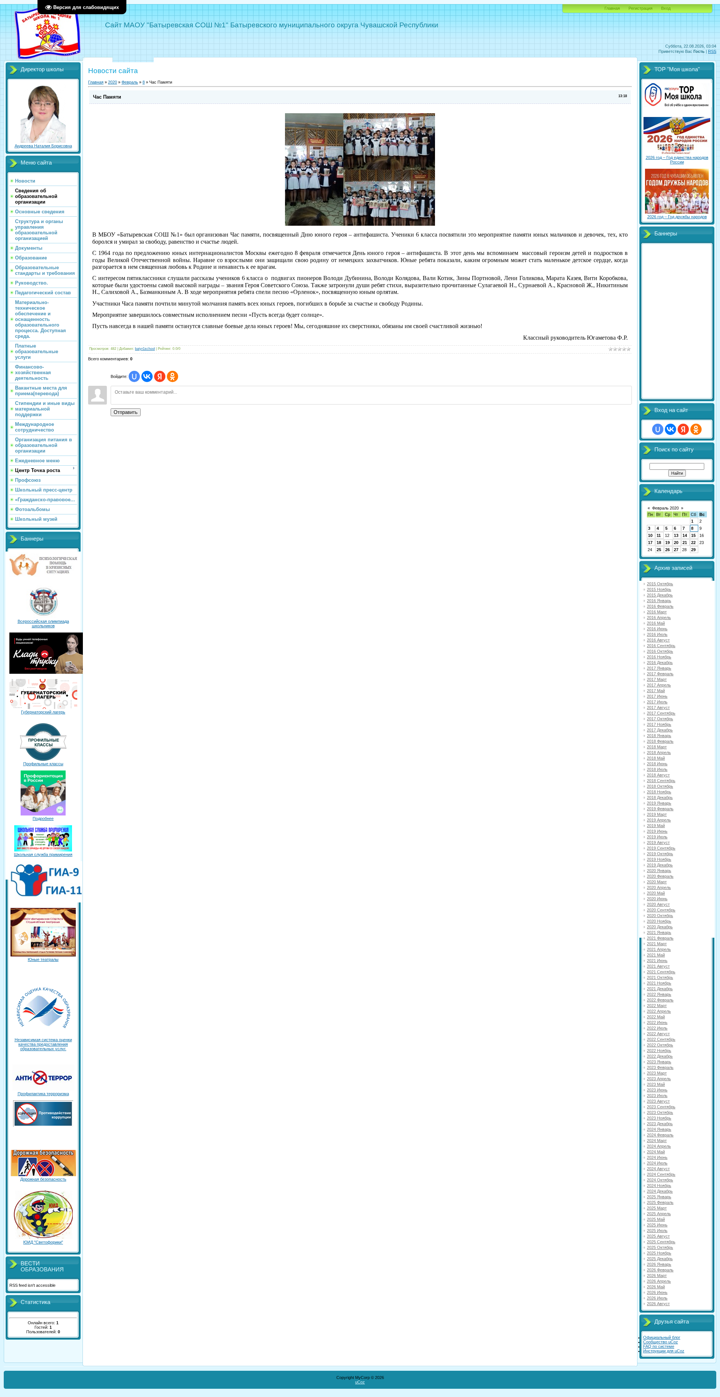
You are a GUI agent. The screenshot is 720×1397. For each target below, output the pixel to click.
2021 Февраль (660, 938)
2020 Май (656, 893)
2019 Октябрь (660, 853)
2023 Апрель (659, 1078)
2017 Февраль (660, 674)
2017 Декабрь (660, 730)
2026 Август (658, 1303)
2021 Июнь (657, 960)
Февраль (130, 82)
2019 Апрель (659, 820)
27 (676, 549)
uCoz (360, 1382)
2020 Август (658, 904)
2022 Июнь (657, 1022)
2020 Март (657, 882)
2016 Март (657, 612)
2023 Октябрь (660, 1112)
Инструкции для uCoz (663, 1351)
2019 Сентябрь (661, 848)
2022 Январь (659, 994)
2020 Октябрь (660, 915)
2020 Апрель (659, 887)
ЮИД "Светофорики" (43, 1242)
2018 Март (657, 747)
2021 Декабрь (660, 988)
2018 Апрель (659, 752)
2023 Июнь (657, 1090)
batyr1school (145, 349)
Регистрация (640, 8)
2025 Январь (659, 1197)
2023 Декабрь (660, 1123)
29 (693, 549)
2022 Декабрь (660, 1056)
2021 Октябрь (660, 977)
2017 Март (657, 679)
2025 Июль (657, 1230)
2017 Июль (657, 702)
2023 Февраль (660, 1067)
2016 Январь (659, 600)
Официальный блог (661, 1337)
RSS (712, 51)
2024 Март (657, 1140)
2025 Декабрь (660, 1258)
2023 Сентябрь (661, 1107)
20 (676, 542)
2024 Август (658, 1168)
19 (667, 542)
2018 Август (658, 775)
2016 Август (658, 640)
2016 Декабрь (660, 662)
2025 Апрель (659, 1213)
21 (684, 542)
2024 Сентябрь (661, 1174)
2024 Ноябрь (659, 1185)
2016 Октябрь (660, 651)
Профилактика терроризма (43, 1093)
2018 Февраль (660, 741)
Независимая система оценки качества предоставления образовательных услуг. (43, 1044)
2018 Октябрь (660, 786)
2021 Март (657, 943)
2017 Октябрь (660, 718)
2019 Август (658, 842)
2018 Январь (659, 735)
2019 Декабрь (660, 865)
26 (667, 549)
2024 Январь (659, 1129)
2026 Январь (659, 1264)
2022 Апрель (659, 1011)
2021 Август (658, 966)
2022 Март (657, 1005)
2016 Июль (657, 634)
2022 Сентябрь (661, 1039)
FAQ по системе (658, 1346)
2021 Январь (659, 932)
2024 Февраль (660, 1135)
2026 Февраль (660, 1270)
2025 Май (656, 1219)
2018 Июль (657, 769)
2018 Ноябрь (659, 792)
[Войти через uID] (134, 376)
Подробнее (43, 818)
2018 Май (656, 758)
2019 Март (657, 814)
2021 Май (656, 955)
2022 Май (656, 1017)
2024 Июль (657, 1163)
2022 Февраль (660, 1000)
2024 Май (656, 1152)
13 (676, 535)
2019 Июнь (657, 831)
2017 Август (658, 707)
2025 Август (658, 1236)
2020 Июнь (657, 898)
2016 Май (656, 623)
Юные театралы (43, 959)
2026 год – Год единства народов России (677, 159)
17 (650, 542)
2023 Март (657, 1073)
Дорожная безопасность (43, 1179)
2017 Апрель (659, 685)
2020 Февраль (660, 876)
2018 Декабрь (660, 797)
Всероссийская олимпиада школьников (43, 623)
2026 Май (656, 1287)
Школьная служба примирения (43, 854)
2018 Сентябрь (661, 780)
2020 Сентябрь (661, 910)
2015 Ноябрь (659, 589)
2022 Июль (657, 1028)
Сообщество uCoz (660, 1342)
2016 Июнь (657, 629)
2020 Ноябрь (659, 921)
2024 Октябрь (660, 1180)
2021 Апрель (659, 949)
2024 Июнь (657, 1157)
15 (693, 535)
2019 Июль (657, 837)
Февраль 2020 (665, 508)
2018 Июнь (657, 763)
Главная (612, 8)
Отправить (126, 412)
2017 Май (656, 690)
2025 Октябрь (660, 1247)
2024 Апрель (659, 1146)
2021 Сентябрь (661, 972)
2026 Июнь (657, 1292)
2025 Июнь (657, 1225)
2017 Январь (659, 668)
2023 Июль (657, 1095)
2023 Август (658, 1101)
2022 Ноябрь (659, 1050)
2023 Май (656, 1084)
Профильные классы (43, 763)
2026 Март (657, 1275)
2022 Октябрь (660, 1045)
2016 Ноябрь (659, 657)
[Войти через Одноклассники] (172, 376)
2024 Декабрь (660, 1191)
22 (693, 542)
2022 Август (658, 1033)
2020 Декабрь (660, 927)
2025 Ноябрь (659, 1253)
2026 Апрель (659, 1281)
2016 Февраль (660, 606)
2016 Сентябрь (661, 645)
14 (684, 535)
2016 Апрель (659, 617)
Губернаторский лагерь (43, 712)
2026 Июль (657, 1298)
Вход (665, 8)
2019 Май (656, 825)
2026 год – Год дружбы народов (677, 216)
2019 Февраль (660, 808)
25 (659, 549)
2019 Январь (659, 803)
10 (650, 535)
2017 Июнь (657, 696)
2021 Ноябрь (659, 983)
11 (659, 535)
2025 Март (657, 1208)
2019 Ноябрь (659, 859)
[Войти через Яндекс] (159, 376)
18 (659, 542)
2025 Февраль (660, 1202)
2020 (112, 82)
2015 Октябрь (660, 584)
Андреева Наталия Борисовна (43, 146)
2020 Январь (659, 870)
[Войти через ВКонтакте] (147, 376)
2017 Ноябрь (659, 724)
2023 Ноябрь (659, 1118)
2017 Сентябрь (661, 713)
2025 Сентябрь (661, 1242)
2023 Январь (659, 1062)
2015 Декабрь (660, 595)
